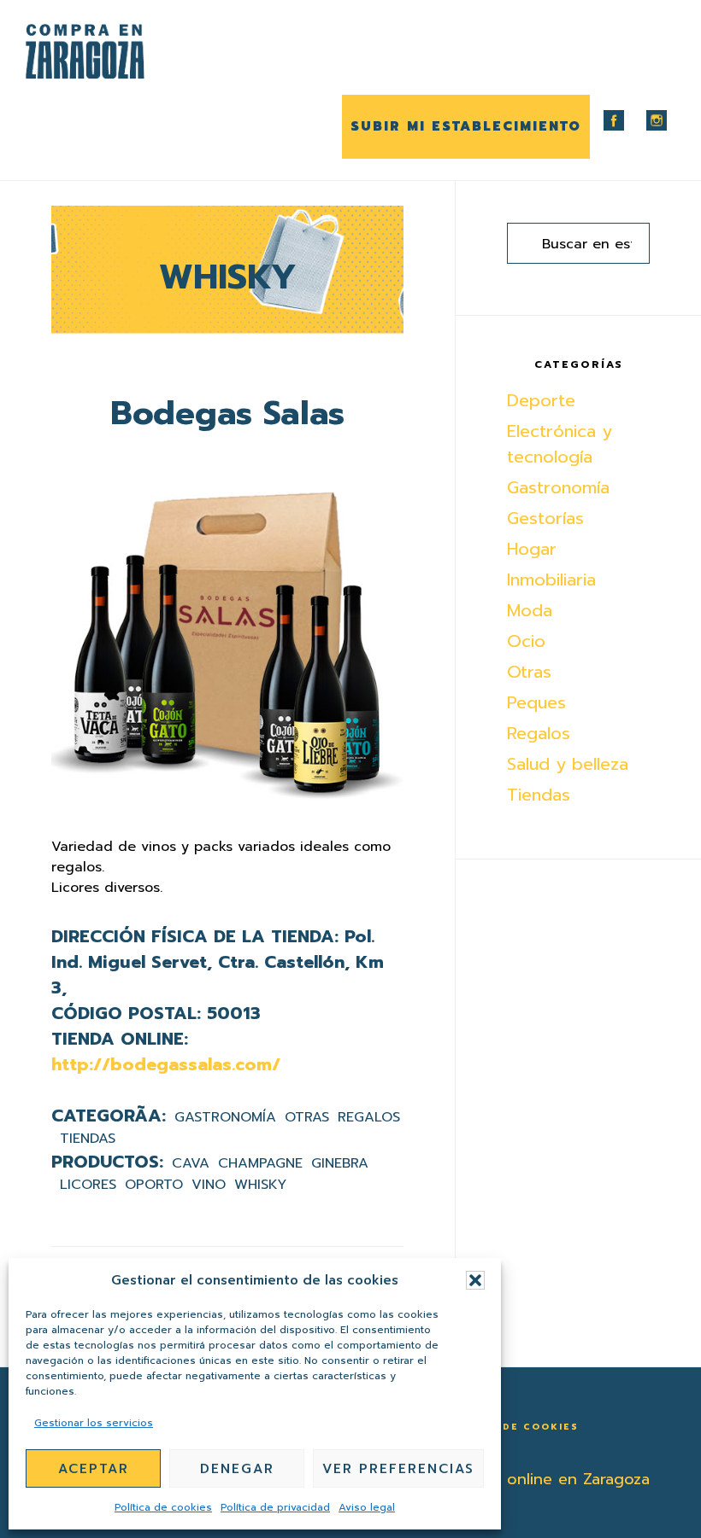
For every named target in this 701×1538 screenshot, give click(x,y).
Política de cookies (163, 1507)
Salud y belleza (567, 764)
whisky (260, 1184)
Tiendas (87, 1138)
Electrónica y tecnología (559, 443)
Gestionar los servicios (93, 1422)
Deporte (541, 400)
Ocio (526, 641)
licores (88, 1184)
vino (208, 1184)
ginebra (339, 1163)
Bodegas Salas (227, 413)
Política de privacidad (275, 1507)
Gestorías (545, 518)
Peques (536, 702)
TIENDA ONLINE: (119, 1039)
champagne (260, 1163)
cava (190, 1163)
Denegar (237, 1468)
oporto (154, 1184)
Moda (529, 610)
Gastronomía (225, 1117)
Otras (307, 1117)
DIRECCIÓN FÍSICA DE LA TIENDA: (195, 936)
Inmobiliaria (551, 579)
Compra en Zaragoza (111, 51)
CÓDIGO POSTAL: (126, 1013)
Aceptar (93, 1468)
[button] (475, 1280)
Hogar (532, 549)
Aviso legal (367, 1507)
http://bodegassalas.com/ (165, 1064)
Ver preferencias (398, 1468)
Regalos (369, 1117)
